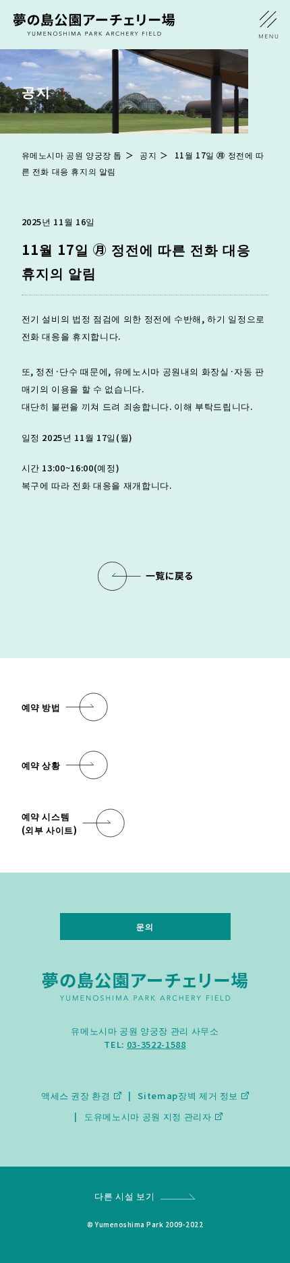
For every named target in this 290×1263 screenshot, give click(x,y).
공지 (148, 154)
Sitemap (158, 1095)
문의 (144, 926)
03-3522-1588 (156, 1044)
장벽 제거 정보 (208, 1095)
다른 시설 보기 (124, 1196)
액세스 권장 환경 (76, 1095)
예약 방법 (41, 707)
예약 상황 (41, 765)
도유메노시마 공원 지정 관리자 (147, 1116)
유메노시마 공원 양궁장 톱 (72, 154)
